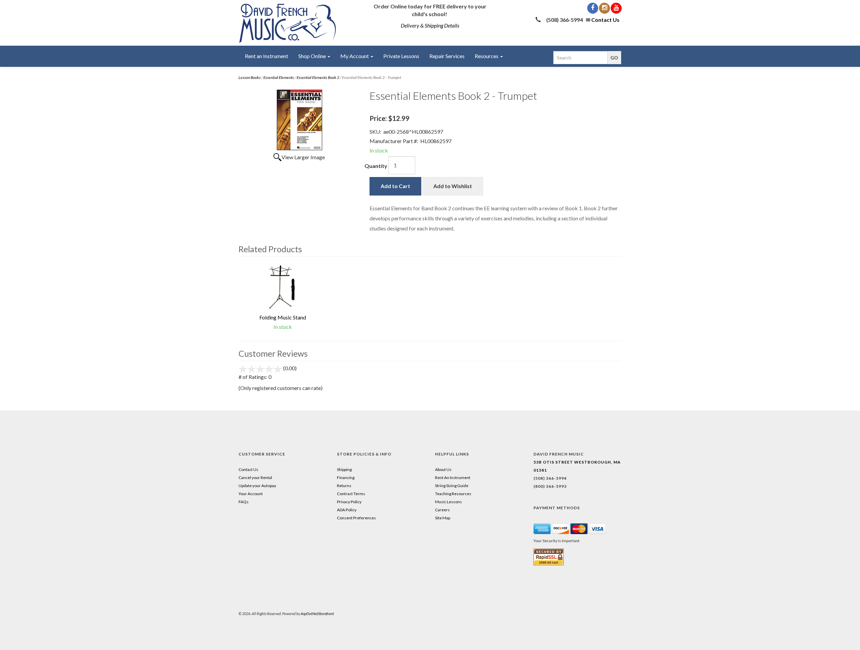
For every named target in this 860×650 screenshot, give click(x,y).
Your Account (251, 493)
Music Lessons (448, 501)
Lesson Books (250, 77)
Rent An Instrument (452, 477)
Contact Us (605, 19)
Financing (345, 477)
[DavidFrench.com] (288, 22)
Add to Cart (395, 186)
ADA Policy (346, 509)
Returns (344, 485)
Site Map (442, 517)
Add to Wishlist (452, 186)
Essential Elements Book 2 (318, 77)
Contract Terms (351, 493)
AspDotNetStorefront (317, 613)
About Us (443, 469)
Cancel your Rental (255, 477)
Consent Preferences (356, 517)
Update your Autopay (257, 485)
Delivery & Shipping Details (430, 25)
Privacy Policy (349, 501)
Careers (442, 509)
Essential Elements (278, 77)
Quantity (375, 166)
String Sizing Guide (451, 485)
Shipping (344, 469)
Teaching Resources (453, 493)
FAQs (244, 501)
